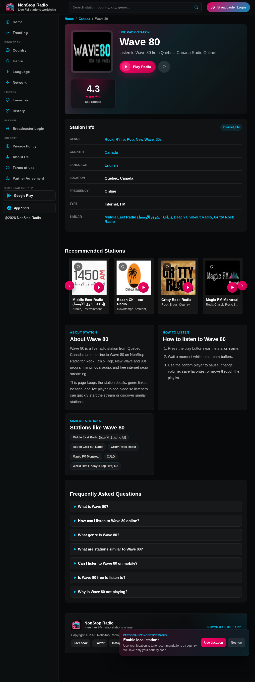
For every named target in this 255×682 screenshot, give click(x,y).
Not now (236, 642)
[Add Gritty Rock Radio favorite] (167, 267)
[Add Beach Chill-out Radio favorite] (123, 267)
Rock (109, 139)
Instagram (119, 643)
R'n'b (120, 139)
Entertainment (92, 309)
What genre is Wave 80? (98, 535)
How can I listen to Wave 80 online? (108, 521)
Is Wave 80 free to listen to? (102, 577)
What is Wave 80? (93, 506)
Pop (130, 139)
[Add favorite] (164, 67)
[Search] (196, 7)
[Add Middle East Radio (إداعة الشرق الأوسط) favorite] (78, 267)
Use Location (213, 642)
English (111, 165)
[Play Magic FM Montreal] (232, 287)
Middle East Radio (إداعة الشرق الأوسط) (138, 217)
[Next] (242, 285)
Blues (174, 304)
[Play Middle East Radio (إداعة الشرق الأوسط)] (99, 287)
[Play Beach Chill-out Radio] (143, 287)
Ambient (140, 309)
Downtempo (125, 309)
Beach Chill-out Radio (193, 217)
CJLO (111, 456)
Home (69, 19)
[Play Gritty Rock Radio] (188, 287)
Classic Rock (223, 304)
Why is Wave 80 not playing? (103, 592)
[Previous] (69, 285)
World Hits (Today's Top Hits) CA (96, 466)
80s (159, 139)
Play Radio (142, 67)
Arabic (76, 309)
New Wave (145, 139)
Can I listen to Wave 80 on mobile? (107, 563)
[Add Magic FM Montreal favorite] (211, 267)
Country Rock (188, 304)
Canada (84, 19)
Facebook (81, 643)
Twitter (100, 643)
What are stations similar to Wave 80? (110, 549)
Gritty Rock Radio (176, 299)
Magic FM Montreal (222, 299)
